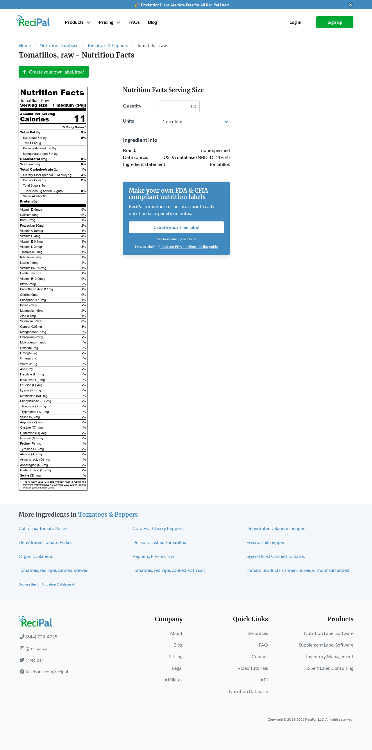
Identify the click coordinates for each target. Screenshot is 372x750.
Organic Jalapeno (36, 556)
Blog (152, 22)
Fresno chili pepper (265, 542)
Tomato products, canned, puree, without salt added (297, 570)
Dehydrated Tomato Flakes (45, 542)
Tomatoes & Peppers (107, 45)
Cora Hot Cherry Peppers (158, 528)
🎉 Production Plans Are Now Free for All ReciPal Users (182, 5)
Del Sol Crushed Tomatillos (159, 542)
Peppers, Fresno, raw (153, 556)
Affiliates (173, 679)
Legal (177, 668)
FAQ (263, 644)
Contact (260, 656)
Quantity (132, 105)
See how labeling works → (176, 239)
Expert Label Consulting (329, 668)
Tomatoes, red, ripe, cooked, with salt (169, 570)
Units (128, 120)
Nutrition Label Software (328, 633)
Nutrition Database (59, 45)
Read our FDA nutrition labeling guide (189, 246)
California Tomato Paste (43, 528)
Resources (257, 633)
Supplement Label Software (326, 644)
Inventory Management (329, 656)
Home (25, 45)
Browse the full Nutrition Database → (47, 584)
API (264, 679)
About (176, 633)
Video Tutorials (252, 668)
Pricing (176, 656)
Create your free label (176, 227)
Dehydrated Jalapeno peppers (276, 528)
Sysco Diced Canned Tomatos (275, 556)
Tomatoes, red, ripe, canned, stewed (54, 570)
